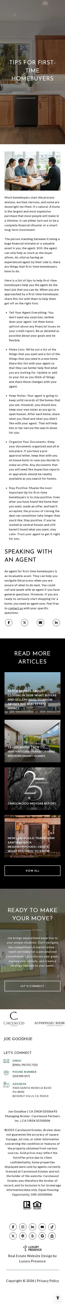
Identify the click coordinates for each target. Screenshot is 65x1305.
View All (32, 870)
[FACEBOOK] (13, 1227)
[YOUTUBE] (42, 1227)
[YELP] (32, 1236)
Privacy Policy (48, 1281)
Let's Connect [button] (32, 985)
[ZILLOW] (52, 1236)
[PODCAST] (22, 1236)
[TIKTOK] (52, 1227)
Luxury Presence (32, 1261)
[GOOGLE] (42, 1236)
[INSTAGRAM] (22, 1227)
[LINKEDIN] (32, 1227)
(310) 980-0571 (21, 1075)
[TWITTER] (13, 1236)
